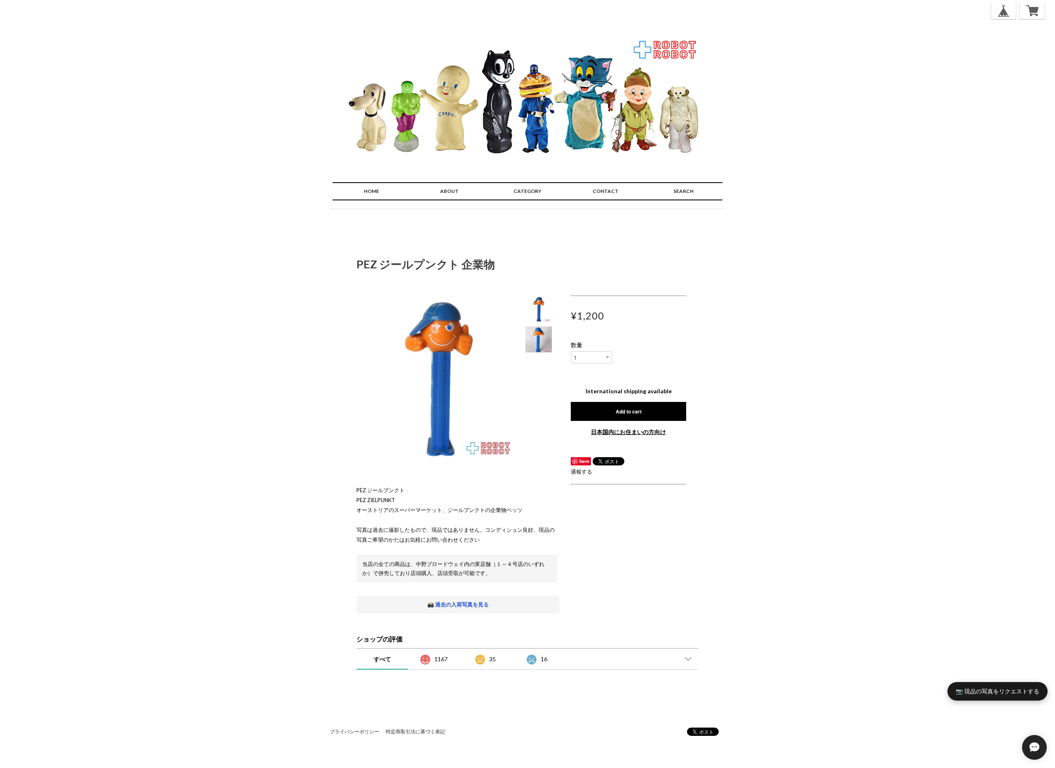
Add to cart (629, 411)
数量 (576, 345)
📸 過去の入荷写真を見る (458, 604)
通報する (581, 471)
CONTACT (606, 191)
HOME (371, 191)
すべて (382, 658)
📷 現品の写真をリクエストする (997, 690)
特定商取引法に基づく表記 (415, 731)
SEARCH (683, 191)
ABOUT (449, 191)
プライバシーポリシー (354, 731)
